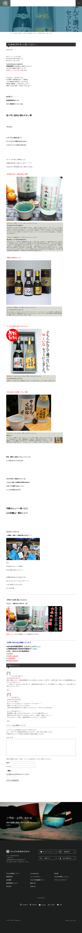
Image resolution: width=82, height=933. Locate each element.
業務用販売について (12, 883)
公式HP (10, 653)
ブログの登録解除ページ (37, 880)
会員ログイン (47, 858)
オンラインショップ (48, 851)
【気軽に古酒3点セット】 (13, 257)
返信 (8, 690)
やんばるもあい (34, 873)
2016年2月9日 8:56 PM (13, 678)
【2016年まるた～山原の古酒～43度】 (17, 174)
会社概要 (8, 880)
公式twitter (11, 658)
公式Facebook (13, 656)
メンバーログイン (35, 876)
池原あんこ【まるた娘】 (13, 70)
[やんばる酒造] (5, 3)
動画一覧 (32, 883)
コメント (9, 737)
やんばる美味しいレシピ (61, 876)
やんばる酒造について (12, 873)
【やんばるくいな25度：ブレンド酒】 (17, 392)
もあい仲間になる (66, 858)
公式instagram (13, 661)
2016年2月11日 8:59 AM (14, 699)
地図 (34, 649)
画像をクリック (10, 634)
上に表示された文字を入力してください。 (18, 774)
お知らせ (32, 886)
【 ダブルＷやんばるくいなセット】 (17, 326)
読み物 (56, 873)
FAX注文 (8, 886)
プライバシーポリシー (60, 880)
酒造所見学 (67, 851)
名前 (8, 762)
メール (8, 766)
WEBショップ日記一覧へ (39, 788)
